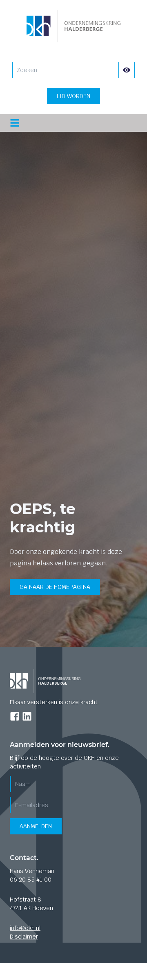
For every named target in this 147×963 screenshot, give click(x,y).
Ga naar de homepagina (55, 587)
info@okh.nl (25, 928)
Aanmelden (36, 826)
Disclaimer (24, 936)
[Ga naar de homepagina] (74, 26)
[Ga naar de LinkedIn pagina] (27, 716)
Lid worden (73, 96)
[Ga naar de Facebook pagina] (15, 716)
